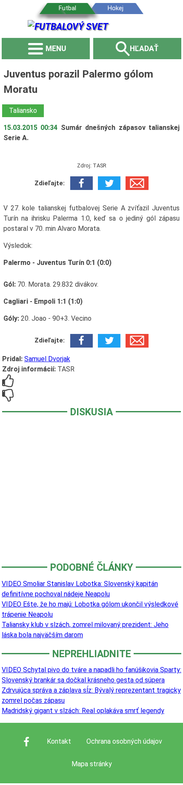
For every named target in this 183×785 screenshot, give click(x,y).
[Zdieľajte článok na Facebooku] (81, 183)
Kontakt (59, 741)
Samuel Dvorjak (47, 359)
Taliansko (23, 110)
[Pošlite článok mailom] (137, 183)
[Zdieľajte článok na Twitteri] (109, 183)
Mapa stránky (91, 764)
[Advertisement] (91, 495)
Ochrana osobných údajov (124, 741)
